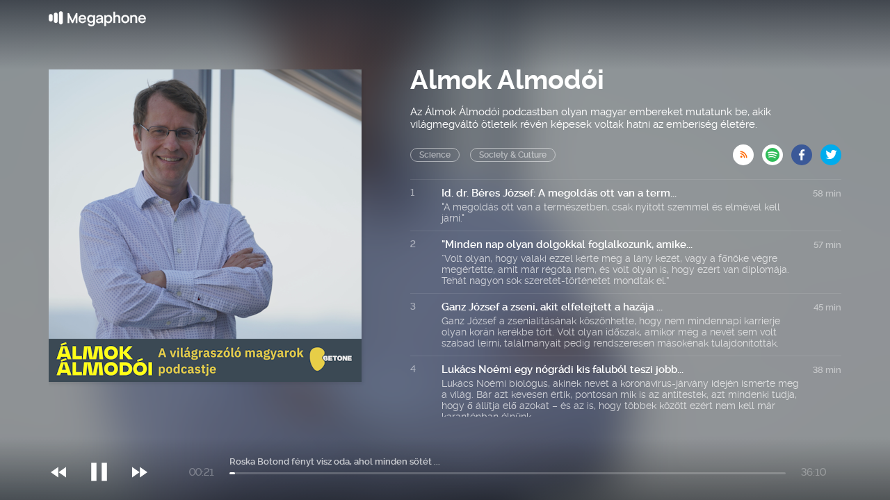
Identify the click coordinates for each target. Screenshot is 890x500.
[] (106, 444)
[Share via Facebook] (805, 150)
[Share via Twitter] (830, 150)
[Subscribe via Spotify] (776, 150)
